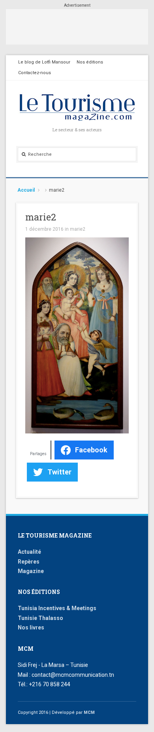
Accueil (26, 190)
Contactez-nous (34, 72)
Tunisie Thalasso (40, 618)
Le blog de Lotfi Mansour (44, 62)
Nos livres (31, 627)
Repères (28, 561)
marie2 (77, 229)
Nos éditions (90, 62)
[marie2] (77, 335)
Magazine (31, 571)
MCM (89, 712)
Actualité (29, 552)
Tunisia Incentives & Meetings (57, 608)
